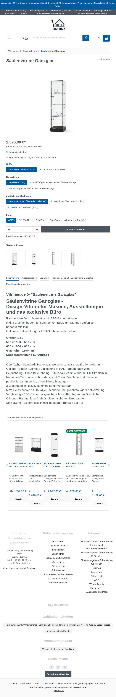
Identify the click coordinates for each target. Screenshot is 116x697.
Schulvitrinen (58, 553)
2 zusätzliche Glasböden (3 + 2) (23, 207)
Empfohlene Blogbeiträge (18, 284)
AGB (96, 580)
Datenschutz (96, 576)
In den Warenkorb (75, 229)
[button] (7, 466)
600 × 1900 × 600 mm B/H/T (53, 169)
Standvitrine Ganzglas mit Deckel (99, 465)
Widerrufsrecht (96, 584)
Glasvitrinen (58, 541)
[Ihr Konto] (99, 38)
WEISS (11, 220)
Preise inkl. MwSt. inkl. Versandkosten (24, 146)
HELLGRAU (39, 220)
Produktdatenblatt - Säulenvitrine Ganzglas (72, 278)
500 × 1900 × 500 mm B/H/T (21, 169)
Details (19, 499)
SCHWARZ (24, 220)
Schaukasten (58, 570)
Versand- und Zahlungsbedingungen (75, 683)
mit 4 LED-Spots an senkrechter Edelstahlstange (53, 182)
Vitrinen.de (13, 51)
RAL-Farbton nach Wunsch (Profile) (67, 220)
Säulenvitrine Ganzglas (53, 51)
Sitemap (97, 568)
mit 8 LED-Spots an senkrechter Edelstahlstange (31, 188)
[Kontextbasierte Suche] (24, 38)
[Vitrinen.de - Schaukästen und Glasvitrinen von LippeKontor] (58, 25)
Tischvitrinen (58, 549)
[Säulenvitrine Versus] (53, 258)
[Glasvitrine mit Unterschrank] (19, 444)
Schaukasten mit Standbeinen (58, 574)
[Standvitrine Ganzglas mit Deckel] (99, 444)
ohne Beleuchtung (16, 182)
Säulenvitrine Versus (74, 465)
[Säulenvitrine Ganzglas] (14, 258)
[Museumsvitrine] (36, 444)
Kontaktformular (27, 568)
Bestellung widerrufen (58, 674)
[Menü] (9, 38)
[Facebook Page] (51, 667)
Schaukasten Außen (58, 578)
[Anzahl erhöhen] (37, 229)
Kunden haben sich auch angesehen (25, 418)
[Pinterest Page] (65, 667)
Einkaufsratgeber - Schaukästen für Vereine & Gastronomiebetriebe (97, 545)
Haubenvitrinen (58, 545)
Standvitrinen (58, 566)
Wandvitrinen (58, 562)
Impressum (96, 572)
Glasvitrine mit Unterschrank (18, 465)
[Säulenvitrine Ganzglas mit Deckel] (34, 258)
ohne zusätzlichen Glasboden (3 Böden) (27, 201)
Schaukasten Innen (58, 582)
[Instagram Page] (58, 667)
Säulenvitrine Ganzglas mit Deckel (52, 465)
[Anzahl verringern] (9, 229)
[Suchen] (85, 38)
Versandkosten (80, 687)
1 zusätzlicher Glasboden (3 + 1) (66, 201)
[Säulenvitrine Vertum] (72, 258)
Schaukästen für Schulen (58, 558)
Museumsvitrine (36, 465)
